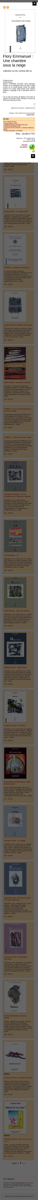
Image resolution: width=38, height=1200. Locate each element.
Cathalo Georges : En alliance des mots (16, 124)
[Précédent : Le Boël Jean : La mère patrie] (4, 6)
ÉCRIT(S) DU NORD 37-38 (12, 126)
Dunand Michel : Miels (10, 123)
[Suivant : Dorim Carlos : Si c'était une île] (7, 6)
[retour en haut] (33, 150)
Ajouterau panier (23, 146)
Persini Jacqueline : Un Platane (13, 130)
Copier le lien (30, 114)
